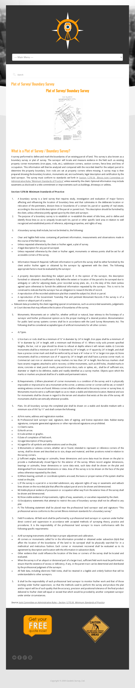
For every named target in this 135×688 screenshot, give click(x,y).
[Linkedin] (30, 657)
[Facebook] (19, 657)
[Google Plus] (25, 657)
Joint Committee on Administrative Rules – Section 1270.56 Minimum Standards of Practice (61, 602)
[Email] (14, 657)
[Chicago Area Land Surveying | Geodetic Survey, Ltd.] (67, 48)
